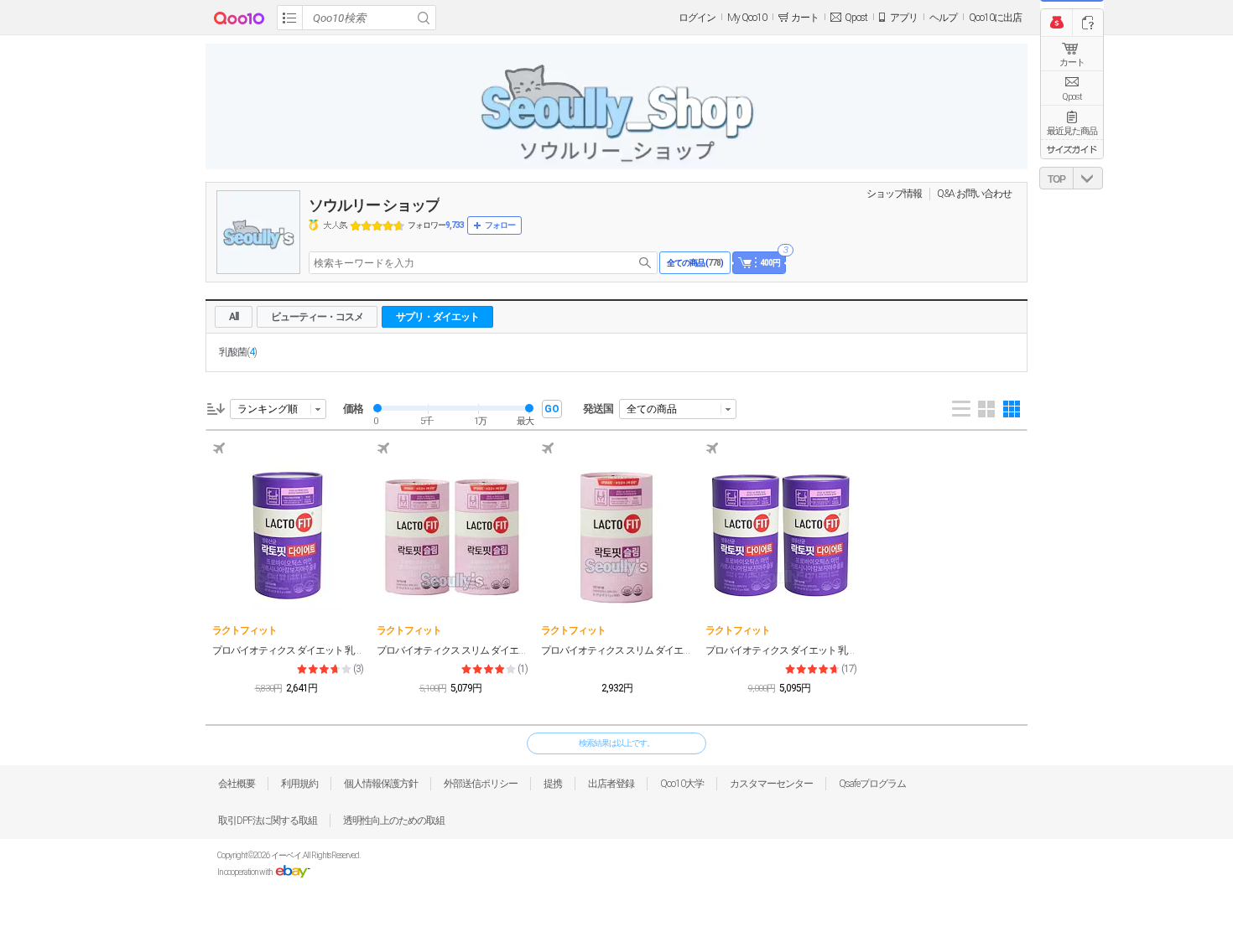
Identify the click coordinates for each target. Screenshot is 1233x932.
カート (1072, 62)
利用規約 (299, 784)
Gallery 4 (986, 409)
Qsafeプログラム (872, 784)
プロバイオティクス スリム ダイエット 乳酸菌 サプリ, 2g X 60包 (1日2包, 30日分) (616, 650)
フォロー (500, 225)
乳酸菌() (238, 352)
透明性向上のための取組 (394, 820)
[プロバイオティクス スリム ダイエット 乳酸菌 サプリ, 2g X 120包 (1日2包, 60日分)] (452, 534)
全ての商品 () (695, 262)
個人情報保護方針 (381, 784)
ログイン (697, 17)
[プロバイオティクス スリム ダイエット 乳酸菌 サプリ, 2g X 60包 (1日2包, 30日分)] (616, 534)
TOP (1056, 179)
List (961, 409)
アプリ (904, 17)
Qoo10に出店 (995, 17)
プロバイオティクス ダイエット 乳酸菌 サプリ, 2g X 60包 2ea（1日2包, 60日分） (780, 650)
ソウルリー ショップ (374, 205)
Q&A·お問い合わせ (974, 193)
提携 (553, 784)
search (645, 262)
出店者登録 (611, 784)
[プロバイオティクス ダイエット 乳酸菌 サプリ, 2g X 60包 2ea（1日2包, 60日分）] (780, 534)
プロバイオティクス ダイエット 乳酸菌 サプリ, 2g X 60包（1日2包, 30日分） (287, 650)
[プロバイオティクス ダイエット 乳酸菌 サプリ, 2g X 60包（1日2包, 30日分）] (287, 534)
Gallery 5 (1011, 409)
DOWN (1088, 178)
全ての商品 (652, 409)
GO (551, 409)
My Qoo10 (747, 17)
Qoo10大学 (682, 784)
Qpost (856, 17)
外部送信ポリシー (481, 784)
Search (423, 17)
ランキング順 (267, 409)
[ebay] (292, 872)
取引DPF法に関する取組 (267, 820)
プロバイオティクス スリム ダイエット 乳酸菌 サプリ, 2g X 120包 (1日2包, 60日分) (452, 650)
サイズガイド (1072, 149)
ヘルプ (943, 17)
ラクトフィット (244, 630)
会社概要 (236, 784)
